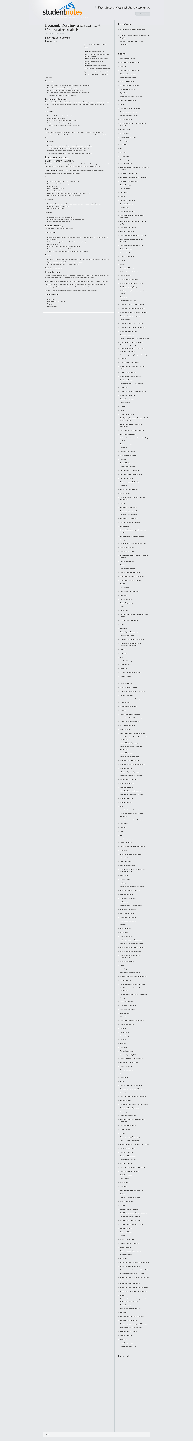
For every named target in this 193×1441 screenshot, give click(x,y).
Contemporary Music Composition (130, 376)
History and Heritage (126, 683)
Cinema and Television (127, 268)
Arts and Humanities (126, 163)
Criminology (123, 387)
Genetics (122, 624)
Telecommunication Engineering (130, 1266)
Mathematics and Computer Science (131, 906)
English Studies (125, 526)
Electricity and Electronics (128, 467)
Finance (122, 565)
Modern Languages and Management (131, 944)
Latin (121, 831)
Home (47, 17)
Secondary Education (126, 1152)
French (122, 607)
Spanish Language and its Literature (131, 1217)
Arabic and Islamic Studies (128, 137)
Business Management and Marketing (131, 245)
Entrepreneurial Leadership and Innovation (133, 543)
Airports (122, 104)
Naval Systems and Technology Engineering (133, 994)
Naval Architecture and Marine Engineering (133, 984)
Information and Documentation (129, 760)
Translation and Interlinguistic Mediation (132, 1316)
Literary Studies (125, 858)
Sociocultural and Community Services (132, 1190)
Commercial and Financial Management (132, 304)
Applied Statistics (125, 133)
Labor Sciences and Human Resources (132, 820)
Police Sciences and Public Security (131, 1085)
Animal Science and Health (128, 112)
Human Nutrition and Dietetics (129, 706)
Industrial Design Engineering (129, 743)
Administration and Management (130, 62)
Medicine (123, 925)
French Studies (124, 610)
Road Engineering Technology (129, 1141)
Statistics (122, 1236)
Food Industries (124, 588)
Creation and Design (126, 380)
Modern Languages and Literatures (131, 940)
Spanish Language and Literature (130, 1220)
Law (121, 835)
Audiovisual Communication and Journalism (133, 177)
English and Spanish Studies (129, 518)
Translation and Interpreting (128, 1320)
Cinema (122, 264)
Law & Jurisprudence (126, 839)
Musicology (123, 969)
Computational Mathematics (128, 331)
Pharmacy (123, 1039)
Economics (123, 448)
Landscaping (124, 823)
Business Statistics (125, 253)
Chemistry (123, 260)
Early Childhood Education (128, 434)
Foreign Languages (126, 599)
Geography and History (127, 636)
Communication (125, 320)
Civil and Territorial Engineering (129, 272)
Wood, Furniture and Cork (128, 1347)
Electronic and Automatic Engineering (131, 474)
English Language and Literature (130, 522)
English (122, 503)
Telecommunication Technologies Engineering (134, 1287)
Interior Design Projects (127, 783)
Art (121, 148)
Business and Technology (128, 227)
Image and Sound (125, 729)
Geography (123, 628)
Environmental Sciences (127, 551)
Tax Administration (125, 1247)
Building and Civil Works (127, 211)
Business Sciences (126, 249)
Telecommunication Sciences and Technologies (134, 1270)
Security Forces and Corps (128, 1160)
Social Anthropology (126, 1175)
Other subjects (124, 1017)
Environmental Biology (127, 547)
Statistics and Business (127, 1239)
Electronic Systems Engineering (129, 482)
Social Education (125, 1179)
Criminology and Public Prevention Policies (133, 391)
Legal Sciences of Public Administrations (132, 846)
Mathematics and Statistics (128, 909)
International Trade (126, 802)
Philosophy (123, 1047)
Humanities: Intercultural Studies (130, 721)
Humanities (123, 710)
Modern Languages (126, 936)
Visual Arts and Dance (126, 1343)
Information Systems (126, 768)
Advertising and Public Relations (130, 70)
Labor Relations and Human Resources (132, 810)
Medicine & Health (125, 928)
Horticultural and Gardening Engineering (132, 691)
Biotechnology (124, 208)
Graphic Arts (123, 653)
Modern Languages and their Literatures (132, 947)
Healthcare (123, 668)
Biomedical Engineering (127, 200)
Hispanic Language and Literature (130, 672)
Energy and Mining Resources (129, 489)
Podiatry (122, 1081)
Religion (122, 1133)
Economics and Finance (127, 451)
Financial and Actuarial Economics (130, 580)
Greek (122, 657)
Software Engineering (126, 1201)
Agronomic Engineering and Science (131, 97)
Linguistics (123, 850)
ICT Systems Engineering (127, 725)
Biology (122, 196)
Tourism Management (126, 1305)
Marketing (123, 883)
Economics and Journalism (128, 455)
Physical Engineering (126, 1070)
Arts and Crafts (124, 156)
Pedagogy (123, 1028)
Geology (122, 649)
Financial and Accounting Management (132, 576)
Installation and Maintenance (129, 779)
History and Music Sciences (128, 687)
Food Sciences (124, 595)
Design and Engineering (127, 414)
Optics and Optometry (126, 1001)
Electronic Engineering (127, 478)
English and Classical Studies (129, 511)
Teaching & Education (126, 1255)
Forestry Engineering (126, 603)
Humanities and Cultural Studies (130, 714)
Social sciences (125, 1182)
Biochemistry (124, 192)
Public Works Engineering (128, 1125)
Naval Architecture (125, 980)
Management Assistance (127, 865)
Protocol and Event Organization (130, 1108)
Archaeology (124, 141)
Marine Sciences (125, 875)
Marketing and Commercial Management (132, 887)
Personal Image (125, 1036)
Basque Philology (125, 185)
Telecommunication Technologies (130, 1283)
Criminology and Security (127, 395)
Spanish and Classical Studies (129, 1209)
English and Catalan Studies (128, 507)
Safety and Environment (127, 1148)
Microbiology (124, 932)
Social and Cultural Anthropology (130, 1171)
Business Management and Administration (133, 235)
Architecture (123, 144)
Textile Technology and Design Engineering (133, 1291)
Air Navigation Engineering (128, 100)
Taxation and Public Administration (130, 1251)
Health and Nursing (126, 661)
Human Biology (124, 702)
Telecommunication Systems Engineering (132, 1274)
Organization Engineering (128, 1005)
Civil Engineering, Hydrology (128, 287)
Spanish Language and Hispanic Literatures (133, 1213)
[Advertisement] (64, 59)
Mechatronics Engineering (128, 921)
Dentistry (122, 406)
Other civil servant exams (127, 1009)
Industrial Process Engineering (129, 757)
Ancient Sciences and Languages (130, 108)
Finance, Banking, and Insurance (130, 572)
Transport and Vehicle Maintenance (131, 1328)
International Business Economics (130, 791)
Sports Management (126, 1228)
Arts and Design (125, 160)
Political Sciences (125, 1093)
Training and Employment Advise (130, 1309)
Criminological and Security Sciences (131, 384)
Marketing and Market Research (130, 890)
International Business (127, 787)
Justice (122, 806)
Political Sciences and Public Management (133, 1096)
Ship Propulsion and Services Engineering (133, 1167)
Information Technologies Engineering (131, 776)
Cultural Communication (127, 399)
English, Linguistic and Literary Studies (132, 536)
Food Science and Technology (129, 591)
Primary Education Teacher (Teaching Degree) (134, 1104)
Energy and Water (125, 493)
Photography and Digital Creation (130, 1055)
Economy (52, 17)
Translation (123, 1312)
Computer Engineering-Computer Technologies (134, 355)
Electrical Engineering (126, 463)
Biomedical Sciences (126, 204)
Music (122, 965)
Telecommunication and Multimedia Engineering (134, 1262)
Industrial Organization (127, 753)
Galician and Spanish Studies (129, 620)
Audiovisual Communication (128, 173)
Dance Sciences (125, 403)
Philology (123, 1043)
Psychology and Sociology (128, 1115)
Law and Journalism (126, 842)
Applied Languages (126, 119)
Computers (123, 358)
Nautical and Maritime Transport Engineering (133, 976)
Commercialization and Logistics (130, 316)
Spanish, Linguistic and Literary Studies (132, 1224)
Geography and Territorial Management (132, 639)
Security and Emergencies (128, 1156)
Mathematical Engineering (128, 898)
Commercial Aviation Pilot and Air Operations (133, 312)
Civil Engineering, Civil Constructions (131, 283)
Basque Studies (125, 189)
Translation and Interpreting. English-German (133, 1324)
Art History (123, 152)
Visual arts (123, 1339)
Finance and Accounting (127, 569)
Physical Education (126, 1066)
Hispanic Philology (125, 676)
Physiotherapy (124, 1077)
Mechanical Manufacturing (128, 917)
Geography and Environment (129, 632)
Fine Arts (122, 584)
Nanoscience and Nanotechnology (130, 973)
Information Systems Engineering (130, 772)
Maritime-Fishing (125, 879)
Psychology (123, 1112)
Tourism (122, 1295)
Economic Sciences (126, 444)
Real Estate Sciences (126, 1129)
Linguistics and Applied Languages (130, 854)
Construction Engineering (128, 372)
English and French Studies (128, 515)
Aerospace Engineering (127, 81)
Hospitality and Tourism (127, 695)
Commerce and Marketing (128, 301)
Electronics (123, 486)
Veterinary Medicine (126, 1335)
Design (122, 410)
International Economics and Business (131, 795)
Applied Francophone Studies (129, 116)
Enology (122, 540)
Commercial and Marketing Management (132, 308)
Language (123, 827)
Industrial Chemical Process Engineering (132, 733)
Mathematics (124, 902)
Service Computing (126, 1163)
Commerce (123, 297)
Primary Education (125, 1100)
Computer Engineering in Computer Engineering (135, 339)
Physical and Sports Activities (129, 1062)
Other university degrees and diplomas (132, 1020)
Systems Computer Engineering (129, 1243)
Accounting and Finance (127, 59)
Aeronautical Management (128, 78)
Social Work (123, 1186)
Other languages (125, 1013)
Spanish (122, 1205)
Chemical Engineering (127, 256)
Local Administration (126, 861)
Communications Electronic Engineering (132, 327)
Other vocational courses (127, 1024)
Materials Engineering (126, 894)
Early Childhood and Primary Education (132, 430)
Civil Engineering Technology (129, 279)
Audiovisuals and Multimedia (129, 181)
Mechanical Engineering (127, 913)
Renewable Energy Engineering (130, 1137)
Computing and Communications (130, 362)
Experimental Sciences (127, 561)
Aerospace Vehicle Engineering (129, 85)
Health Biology (124, 664)
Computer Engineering (127, 335)
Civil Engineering (125, 275)
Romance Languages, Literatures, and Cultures (134, 1144)
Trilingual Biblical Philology (128, 1331)
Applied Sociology (125, 129)
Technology (123, 1258)
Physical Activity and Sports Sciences (131, 1058)
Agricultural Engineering (127, 89)
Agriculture (123, 93)
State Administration (126, 1232)
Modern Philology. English (128, 961)
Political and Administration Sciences (131, 1089)
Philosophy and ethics (126, 1051)
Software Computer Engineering (130, 1198)
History (122, 680)
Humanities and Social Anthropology (131, 718)
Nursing (122, 998)
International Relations (127, 798)
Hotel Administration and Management (131, 699)
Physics (122, 1074)
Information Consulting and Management (132, 764)
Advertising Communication (128, 74)
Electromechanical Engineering (129, 470)
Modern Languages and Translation (131, 951)
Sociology (123, 1194)
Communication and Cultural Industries (132, 323)
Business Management (127, 231)
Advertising (123, 66)
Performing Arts (124, 1032)
